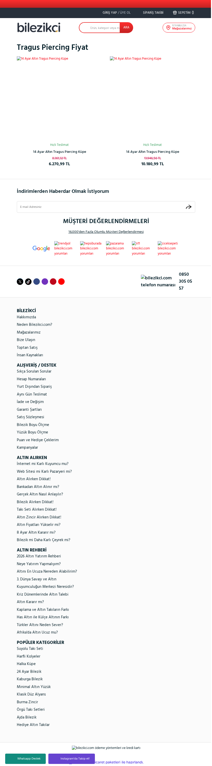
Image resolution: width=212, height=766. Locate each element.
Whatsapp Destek (29, 758)
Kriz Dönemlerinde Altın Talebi (43, 594)
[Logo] (39, 27)
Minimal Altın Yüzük (34, 687)
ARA (126, 27)
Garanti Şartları (29, 410)
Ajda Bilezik (26, 717)
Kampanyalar (27, 448)
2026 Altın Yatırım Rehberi (39, 556)
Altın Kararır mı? (30, 602)
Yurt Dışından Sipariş (34, 387)
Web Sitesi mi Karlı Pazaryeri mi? (44, 472)
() (186, 12)
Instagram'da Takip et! (75, 758)
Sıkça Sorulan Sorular (34, 371)
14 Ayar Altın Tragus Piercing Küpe (59, 152)
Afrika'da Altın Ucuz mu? (37, 632)
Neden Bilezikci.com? (34, 325)
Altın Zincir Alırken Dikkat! (39, 517)
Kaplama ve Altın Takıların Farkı (43, 610)
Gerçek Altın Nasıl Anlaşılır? (40, 494)
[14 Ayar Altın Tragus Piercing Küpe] (59, 98)
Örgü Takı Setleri (31, 710)
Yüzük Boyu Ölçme (32, 432)
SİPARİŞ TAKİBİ (152, 12)
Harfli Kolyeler (28, 656)
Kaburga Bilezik (30, 679)
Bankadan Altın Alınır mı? (38, 487)
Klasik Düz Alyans (31, 694)
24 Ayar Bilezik (29, 672)
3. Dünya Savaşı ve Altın (36, 579)
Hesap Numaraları (31, 379)
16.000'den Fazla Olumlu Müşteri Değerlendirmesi (106, 232)
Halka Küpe (26, 664)
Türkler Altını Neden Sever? (40, 625)
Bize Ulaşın (26, 340)
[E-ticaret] (105, 762)
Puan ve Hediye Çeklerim (38, 440)
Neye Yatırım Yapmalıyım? (39, 564)
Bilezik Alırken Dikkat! (35, 502)
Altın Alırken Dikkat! (34, 479)
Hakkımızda (26, 317)
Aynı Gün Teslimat (32, 394)
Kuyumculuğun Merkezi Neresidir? (45, 587)
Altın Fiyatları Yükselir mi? (38, 525)
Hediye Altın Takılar (33, 725)
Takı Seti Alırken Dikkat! (37, 510)
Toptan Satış (27, 348)
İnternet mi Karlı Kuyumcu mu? (43, 464)
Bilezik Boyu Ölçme (33, 425)
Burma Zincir (27, 702)
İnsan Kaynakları (30, 355)
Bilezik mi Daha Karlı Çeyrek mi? (43, 540)
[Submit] (188, 207)
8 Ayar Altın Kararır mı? (36, 533)
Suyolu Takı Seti (30, 649)
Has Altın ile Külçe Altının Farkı (43, 617)
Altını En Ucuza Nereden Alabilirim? (47, 571)
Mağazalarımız (29, 332)
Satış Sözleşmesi (30, 417)
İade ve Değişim (30, 402)
